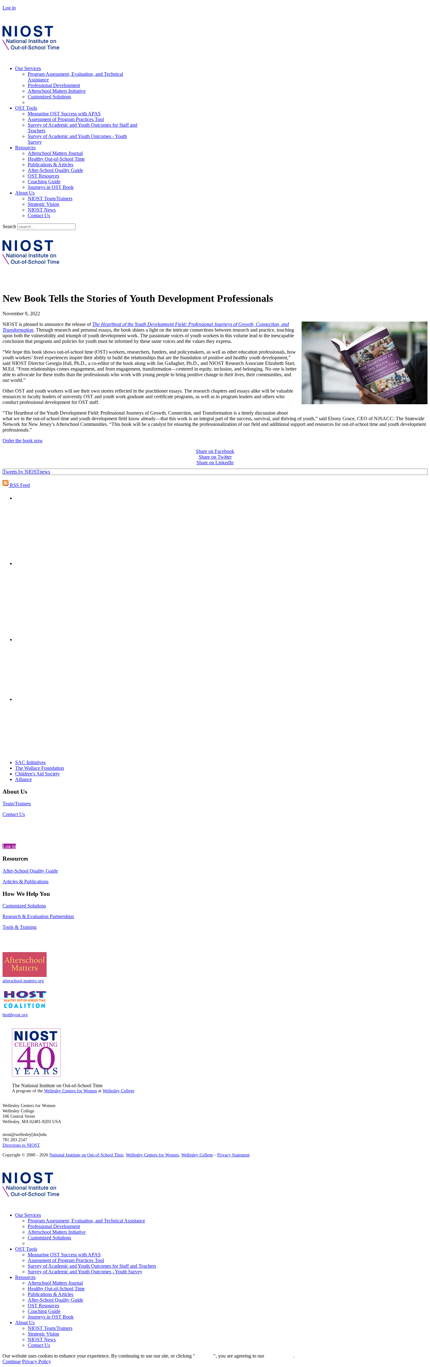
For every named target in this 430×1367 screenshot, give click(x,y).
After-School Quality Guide (55, 170)
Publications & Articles (50, 164)
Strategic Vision (43, 204)
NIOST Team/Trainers (50, 198)
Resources (25, 147)
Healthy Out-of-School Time (56, 159)
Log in (9, 7)
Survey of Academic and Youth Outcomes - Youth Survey (85, 1271)
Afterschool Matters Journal (55, 153)
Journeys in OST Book (51, 187)
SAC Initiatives (30, 762)
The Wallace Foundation (39, 768)
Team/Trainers (17, 803)
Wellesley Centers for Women (70, 1091)
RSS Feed (19, 485)
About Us (25, 193)
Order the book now (23, 440)
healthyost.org (15, 1014)
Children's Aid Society (37, 773)
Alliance (23, 779)
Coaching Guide (44, 181)
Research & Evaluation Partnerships (38, 916)
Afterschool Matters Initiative (57, 91)
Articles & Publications (25, 881)
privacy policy (279, 1356)
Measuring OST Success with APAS (64, 113)
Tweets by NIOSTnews (26, 471)
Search (9, 226)
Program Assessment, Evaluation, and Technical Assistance (86, 1220)
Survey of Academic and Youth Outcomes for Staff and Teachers (92, 1266)
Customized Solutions (49, 96)
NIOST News (42, 209)
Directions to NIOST (21, 1145)
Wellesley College (118, 1091)
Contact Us (39, 215)
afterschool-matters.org (23, 980)
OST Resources (43, 176)
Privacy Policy (36, 1361)
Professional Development (54, 85)
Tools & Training (20, 927)
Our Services (28, 68)
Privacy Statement (233, 1154)
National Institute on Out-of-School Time (86, 1154)
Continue (204, 1356)
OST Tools (26, 108)
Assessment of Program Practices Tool (66, 119)
